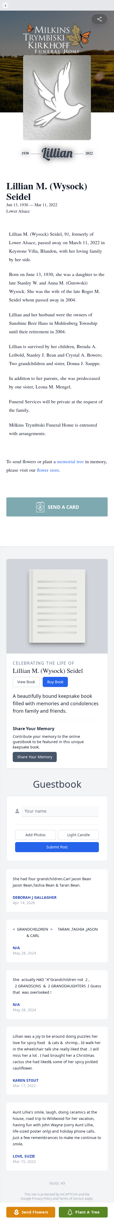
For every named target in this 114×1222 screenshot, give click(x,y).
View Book (26, 681)
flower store (48, 470)
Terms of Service (71, 1198)
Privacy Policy (42, 1198)
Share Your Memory (34, 756)
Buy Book (55, 681)
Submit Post (57, 846)
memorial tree (70, 461)
